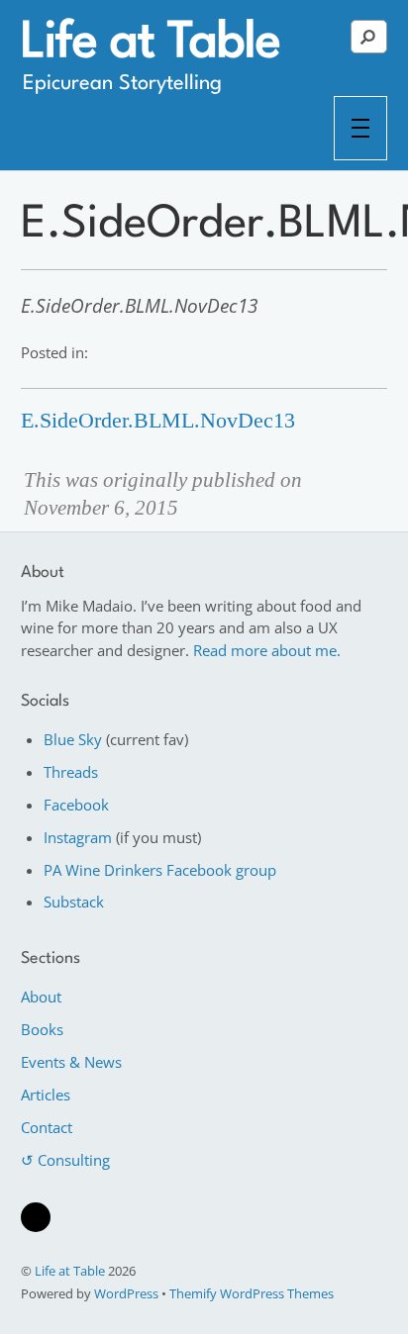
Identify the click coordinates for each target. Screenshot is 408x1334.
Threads (71, 772)
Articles (45, 1094)
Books (42, 1029)
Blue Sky (73, 739)
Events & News (71, 1062)
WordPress (126, 1293)
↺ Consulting (65, 1160)
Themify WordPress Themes (251, 1293)
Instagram (78, 837)
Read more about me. (267, 650)
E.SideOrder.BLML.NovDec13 (158, 420)
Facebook (76, 804)
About (41, 996)
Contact (46, 1127)
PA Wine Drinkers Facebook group (160, 870)
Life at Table (70, 1271)
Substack (74, 901)
